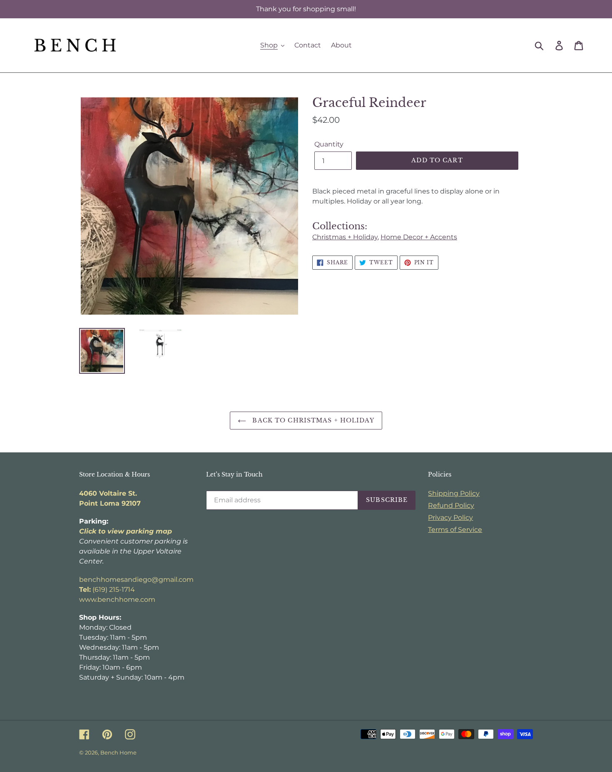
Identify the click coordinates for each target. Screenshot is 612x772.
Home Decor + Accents (419, 237)
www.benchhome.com (117, 599)
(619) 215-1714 (107, 589)
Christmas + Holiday (345, 237)
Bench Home (118, 752)
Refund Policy (451, 505)
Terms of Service (455, 530)
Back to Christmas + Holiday (312, 420)
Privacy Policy (450, 517)
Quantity (328, 144)
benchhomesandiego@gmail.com (136, 579)
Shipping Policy (454, 493)
